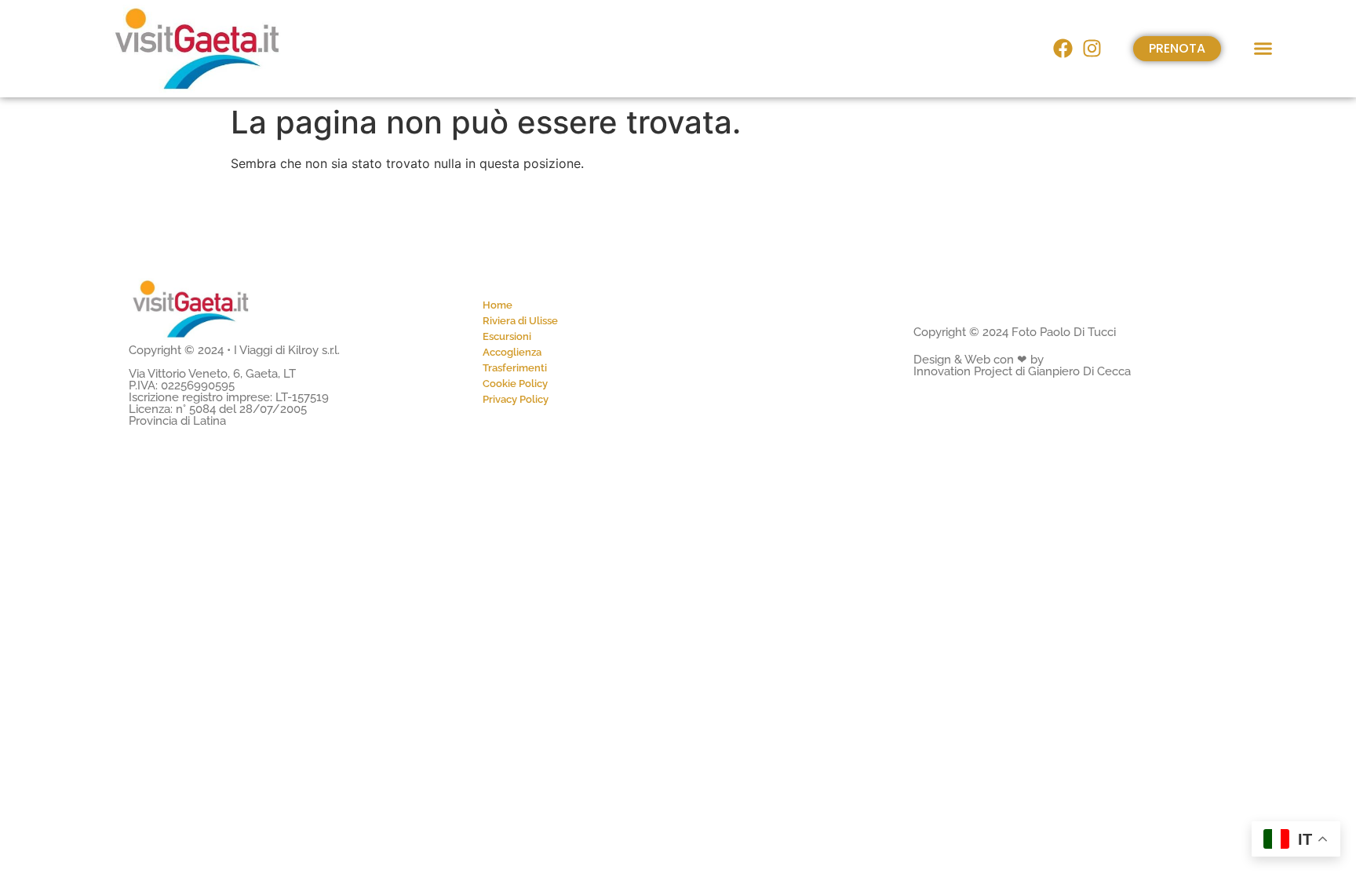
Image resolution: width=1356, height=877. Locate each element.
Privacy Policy (516, 399)
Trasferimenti (515, 368)
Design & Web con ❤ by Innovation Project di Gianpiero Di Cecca (1022, 365)
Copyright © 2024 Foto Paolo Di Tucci (1014, 332)
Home (497, 305)
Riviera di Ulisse (520, 321)
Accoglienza (512, 352)
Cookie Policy (515, 383)
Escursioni (507, 336)
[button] (1263, 49)
